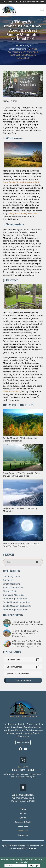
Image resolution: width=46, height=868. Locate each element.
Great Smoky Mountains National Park (21, 182)
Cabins (23, 817)
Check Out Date (23, 666)
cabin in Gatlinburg (12, 391)
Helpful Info (23, 830)
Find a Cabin (23, 742)
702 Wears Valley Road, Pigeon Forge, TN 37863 (23, 799)
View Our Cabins (23, 680)
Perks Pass (23, 826)
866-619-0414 (38, 2)
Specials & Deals (23, 822)
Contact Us (23, 835)
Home (23, 813)
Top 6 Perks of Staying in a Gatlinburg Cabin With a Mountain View (25, 634)
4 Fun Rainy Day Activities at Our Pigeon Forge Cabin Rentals (27, 623)
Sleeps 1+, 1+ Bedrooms (18, 673)
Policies (32, 848)
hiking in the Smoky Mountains (23, 213)
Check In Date (23, 659)
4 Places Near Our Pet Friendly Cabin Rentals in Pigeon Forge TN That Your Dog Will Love (27, 644)
